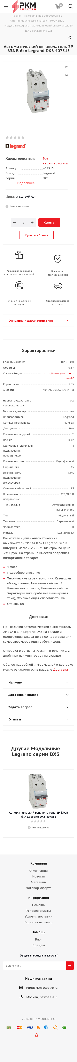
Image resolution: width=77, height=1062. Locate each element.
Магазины (38, 882)
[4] (19, 137)
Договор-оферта (38, 888)
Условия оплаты (38, 911)
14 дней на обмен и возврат (19, 302)
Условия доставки (38, 916)
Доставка (60, 669)
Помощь (38, 905)
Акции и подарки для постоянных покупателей (19, 273)
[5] (23, 137)
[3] (15, 137)
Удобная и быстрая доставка (57, 302)
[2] (11, 137)
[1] (7, 137)
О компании (38, 871)
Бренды (38, 945)
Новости (38, 876)
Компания (38, 863)
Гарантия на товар (38, 922)
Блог (38, 939)
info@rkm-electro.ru (42, 988)
